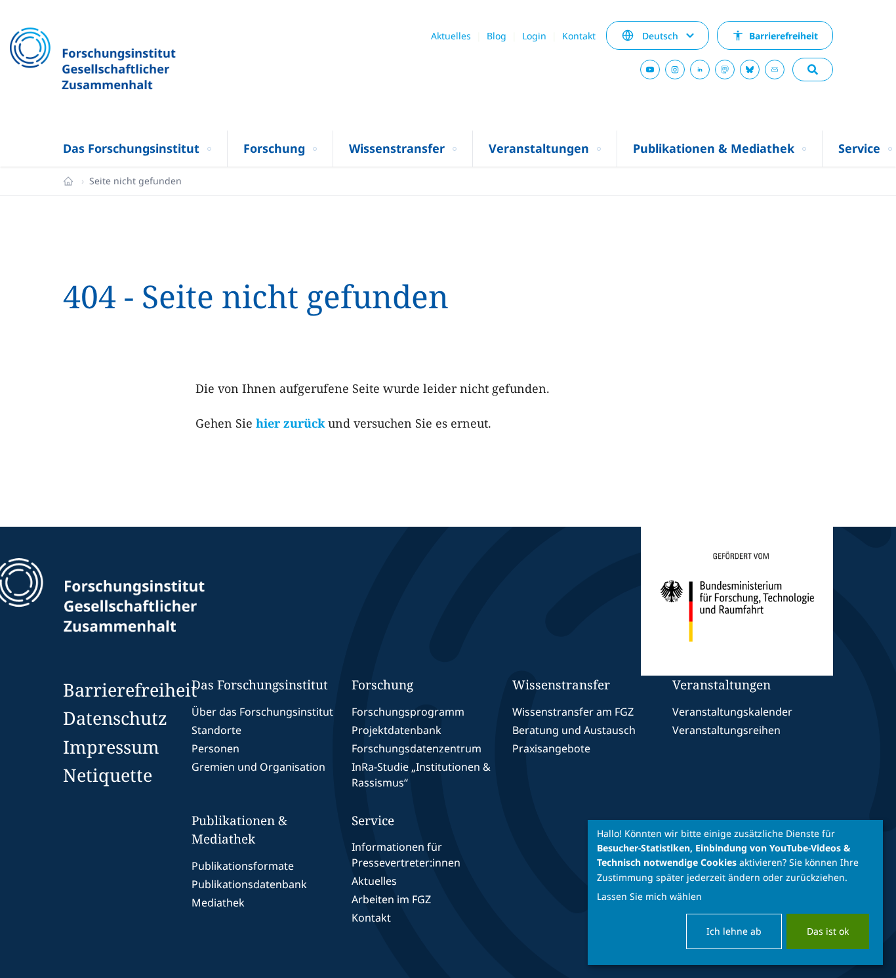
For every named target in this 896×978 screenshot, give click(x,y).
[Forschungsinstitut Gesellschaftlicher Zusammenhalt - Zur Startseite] (160, 601)
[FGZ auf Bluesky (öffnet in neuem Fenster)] (750, 69)
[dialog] (735, 892)
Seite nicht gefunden (135, 180)
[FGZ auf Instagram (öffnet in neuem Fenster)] (675, 69)
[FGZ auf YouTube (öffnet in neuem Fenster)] (650, 69)
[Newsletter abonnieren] (774, 69)
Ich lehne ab (734, 931)
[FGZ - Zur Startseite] (127, 60)
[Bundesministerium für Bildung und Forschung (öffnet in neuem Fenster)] (737, 601)
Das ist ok (828, 931)
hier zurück (290, 423)
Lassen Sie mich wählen (649, 896)
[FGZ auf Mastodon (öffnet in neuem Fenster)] (725, 69)
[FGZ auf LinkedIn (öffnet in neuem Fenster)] (700, 69)
